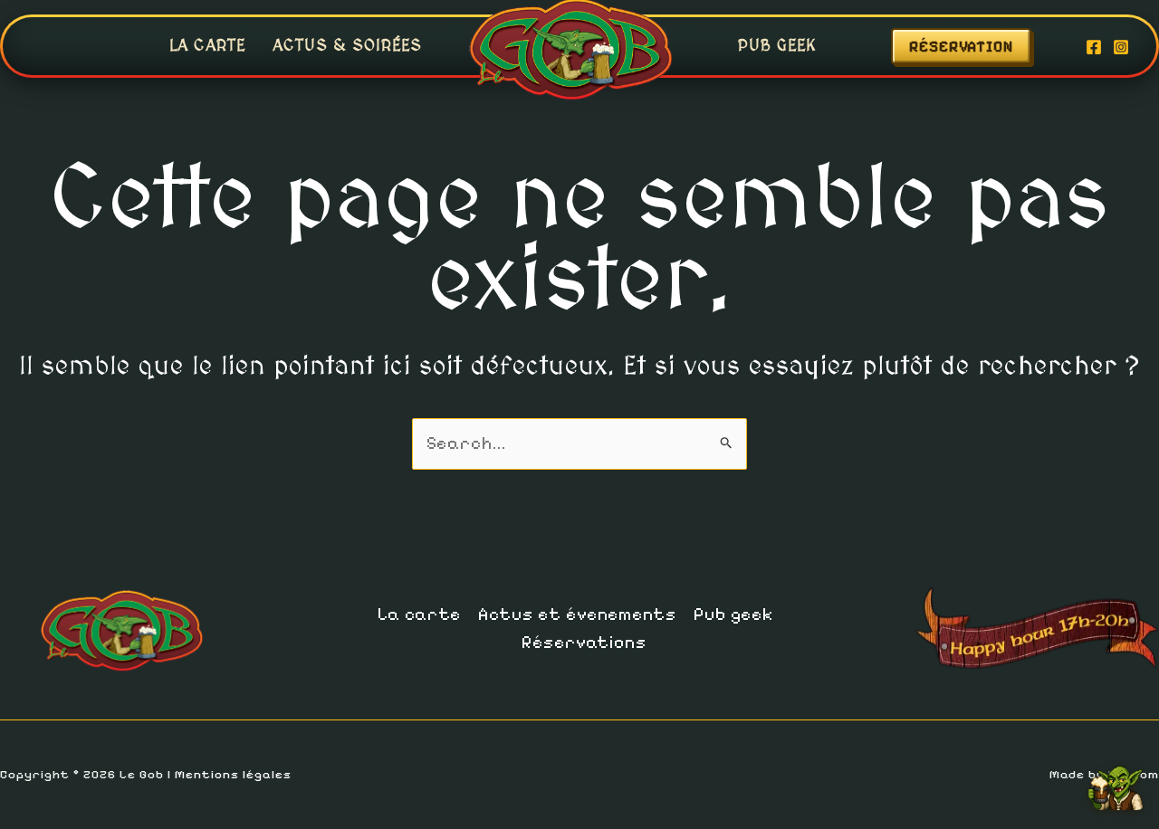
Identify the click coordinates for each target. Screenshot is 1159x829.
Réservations (584, 643)
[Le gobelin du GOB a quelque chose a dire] (1116, 781)
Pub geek (777, 45)
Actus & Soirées (347, 45)
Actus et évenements (577, 614)
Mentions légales (233, 774)
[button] (979, 46)
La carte (207, 45)
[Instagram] (1121, 47)
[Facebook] (1094, 47)
